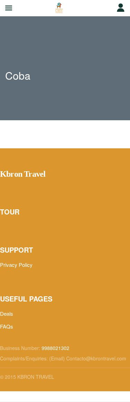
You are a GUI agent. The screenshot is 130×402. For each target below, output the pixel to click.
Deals (6, 313)
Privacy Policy (16, 264)
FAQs (6, 326)
